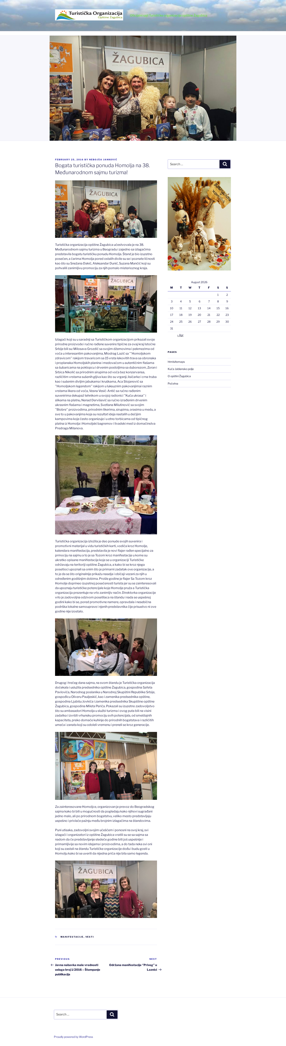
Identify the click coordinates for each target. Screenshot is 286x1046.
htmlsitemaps (176, 361)
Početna (173, 383)
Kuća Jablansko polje (181, 369)
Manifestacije (72, 936)
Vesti (89, 936)
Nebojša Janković (103, 159)
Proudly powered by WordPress (73, 1036)
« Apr (180, 335)
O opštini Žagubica (179, 376)
